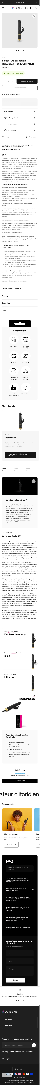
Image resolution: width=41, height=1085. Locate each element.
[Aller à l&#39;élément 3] (21, 50)
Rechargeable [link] (27, 698)
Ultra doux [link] (10, 677)
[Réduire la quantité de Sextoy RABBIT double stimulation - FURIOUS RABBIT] (4, 81)
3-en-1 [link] (8, 655)
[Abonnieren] (34, 1045)
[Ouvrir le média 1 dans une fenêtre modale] (34, 16)
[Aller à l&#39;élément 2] (18, 50)
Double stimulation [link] (15, 634)
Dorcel (4, 57)
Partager (7, 137)
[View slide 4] (23, 1001)
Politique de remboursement (26, 1080)
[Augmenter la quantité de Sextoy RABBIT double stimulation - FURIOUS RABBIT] (13, 81)
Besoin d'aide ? (33, 137)
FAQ (22, 867)
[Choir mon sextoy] (17, 819)
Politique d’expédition (22, 1082)
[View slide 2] (18, 1001)
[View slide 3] (21, 1001)
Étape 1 (4, 470)
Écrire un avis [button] (20, 781)
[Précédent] (3, 2)
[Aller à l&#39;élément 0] (16, 50)
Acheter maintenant (19, 88)
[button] (34, 481)
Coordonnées (31, 1082)
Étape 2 (16, 470)
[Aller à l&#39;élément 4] (23, 50)
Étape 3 (28, 470)
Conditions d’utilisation (10, 1082)
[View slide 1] (16, 1001)
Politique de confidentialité (13, 1080)
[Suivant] (37, 2)
